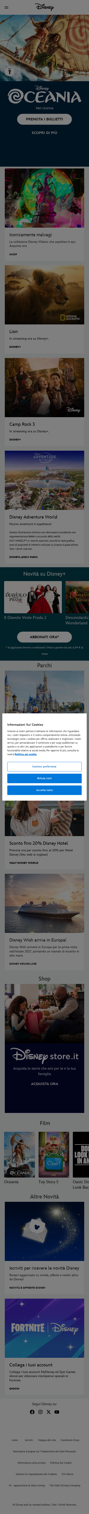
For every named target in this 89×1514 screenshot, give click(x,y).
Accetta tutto (44, 790)
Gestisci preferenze (44, 766)
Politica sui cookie (26, 754)
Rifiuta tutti (44, 778)
